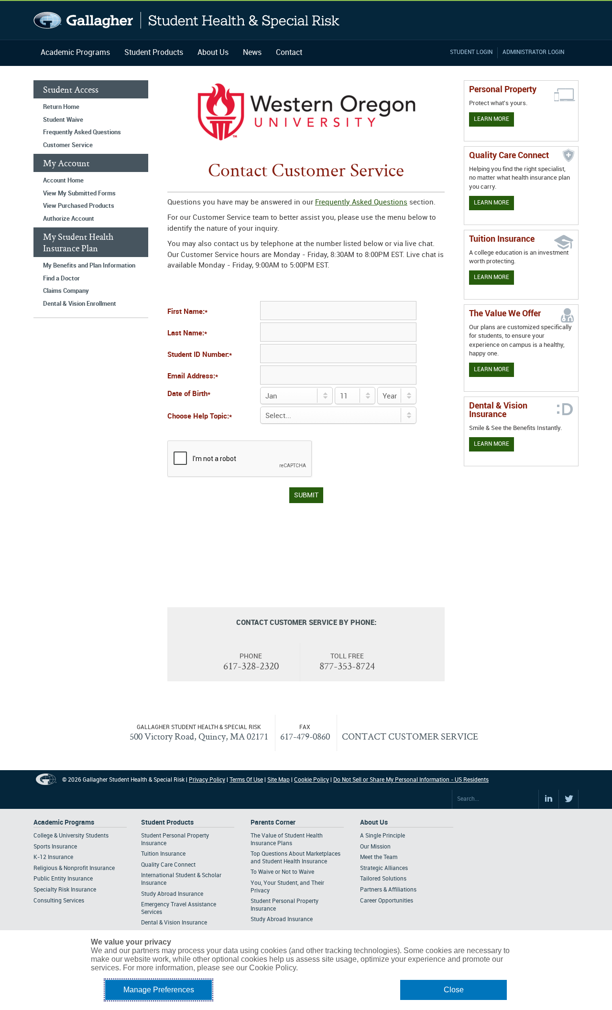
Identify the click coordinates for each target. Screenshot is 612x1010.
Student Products (153, 53)
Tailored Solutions (383, 879)
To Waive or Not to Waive (282, 872)
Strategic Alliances (384, 868)
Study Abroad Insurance (172, 894)
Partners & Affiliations (388, 890)
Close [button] (454, 990)
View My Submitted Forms (79, 193)
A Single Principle (382, 836)
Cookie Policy (311, 780)
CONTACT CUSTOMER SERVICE (410, 736)
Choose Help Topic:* (199, 416)
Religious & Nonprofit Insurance (74, 868)
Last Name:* (187, 333)
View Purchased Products (78, 206)
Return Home (61, 107)
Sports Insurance (55, 847)
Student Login (471, 52)
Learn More (491, 119)
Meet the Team (378, 857)
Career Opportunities (386, 901)
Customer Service (68, 145)
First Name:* (187, 312)
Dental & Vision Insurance (174, 923)
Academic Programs (75, 53)
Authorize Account (68, 218)
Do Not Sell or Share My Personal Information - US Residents (411, 780)
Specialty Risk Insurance (64, 890)
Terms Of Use (246, 780)
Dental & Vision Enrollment (79, 304)
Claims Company (66, 291)
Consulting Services (58, 901)
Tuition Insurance (163, 854)
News (252, 53)
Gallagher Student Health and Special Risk (186, 20)
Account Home (63, 180)
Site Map (278, 780)
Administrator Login (533, 52)
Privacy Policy (207, 780)
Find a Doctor (61, 278)
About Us (213, 53)
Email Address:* (192, 376)
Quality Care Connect (168, 865)
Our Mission (375, 847)
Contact (289, 53)
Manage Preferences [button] (158, 990)
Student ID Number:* (199, 355)
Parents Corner (273, 822)
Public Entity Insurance (63, 879)
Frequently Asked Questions (82, 132)
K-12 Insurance (53, 857)
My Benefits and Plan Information (89, 265)
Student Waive (63, 120)
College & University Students (71, 836)
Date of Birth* (188, 394)
